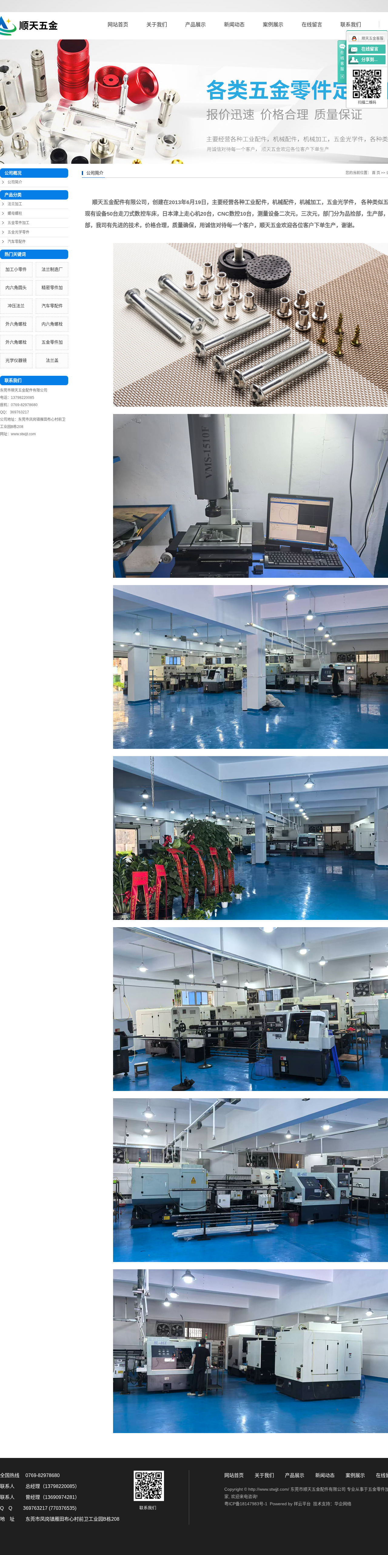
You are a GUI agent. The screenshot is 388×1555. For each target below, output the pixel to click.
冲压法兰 (16, 306)
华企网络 (342, 1503)
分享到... (369, 59)
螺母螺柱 (15, 213)
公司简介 (15, 182)
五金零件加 (52, 342)
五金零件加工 (18, 223)
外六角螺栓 (16, 324)
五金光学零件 (18, 232)
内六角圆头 (16, 287)
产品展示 (195, 25)
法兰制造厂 (52, 269)
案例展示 (273, 25)
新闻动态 (234, 25)
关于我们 (156, 25)
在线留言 (312, 25)
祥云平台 (302, 1503)
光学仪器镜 (16, 360)
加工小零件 (16, 269)
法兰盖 (52, 360)
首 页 (376, 173)
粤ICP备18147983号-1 (245, 1503)
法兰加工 (15, 204)
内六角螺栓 (52, 324)
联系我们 (350, 25)
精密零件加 (52, 287)
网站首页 (118, 25)
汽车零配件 (17, 242)
